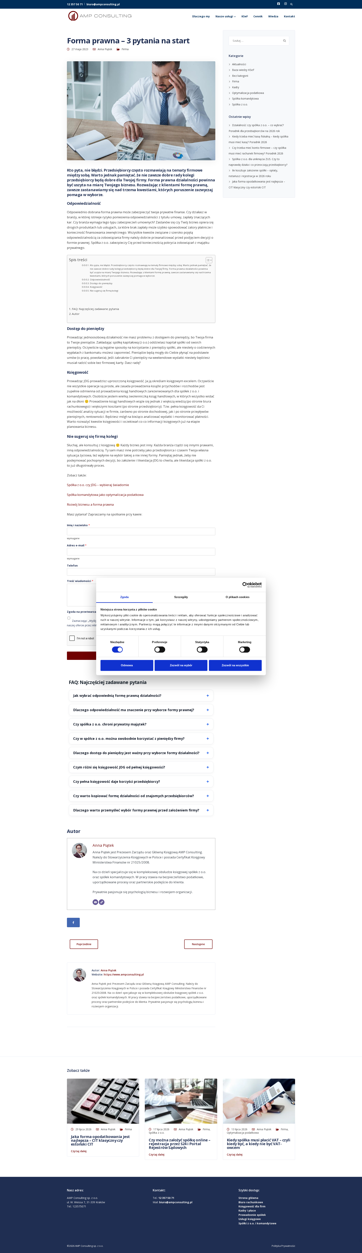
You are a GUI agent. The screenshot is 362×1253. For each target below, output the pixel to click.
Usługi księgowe (250, 1219)
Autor (76, 314)
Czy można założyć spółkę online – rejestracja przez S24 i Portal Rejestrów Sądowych (179, 1143)
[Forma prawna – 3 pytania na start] (141, 110)
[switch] (159, 650)
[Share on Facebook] (73, 922)
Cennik (258, 16)
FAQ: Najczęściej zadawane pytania (95, 309)
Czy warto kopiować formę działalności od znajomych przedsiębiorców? (133, 796)
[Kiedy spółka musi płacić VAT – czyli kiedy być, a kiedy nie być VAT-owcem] (259, 1101)
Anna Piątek (105, 49)
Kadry (235, 87)
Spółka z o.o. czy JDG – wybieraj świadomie (98, 485)
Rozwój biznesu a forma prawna (90, 504)
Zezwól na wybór (181, 665)
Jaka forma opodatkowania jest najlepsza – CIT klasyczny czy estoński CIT (100, 1140)
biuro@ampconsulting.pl (103, 4)
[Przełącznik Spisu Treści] (207, 260)
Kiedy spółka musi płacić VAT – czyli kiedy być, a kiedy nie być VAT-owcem (258, 1143)
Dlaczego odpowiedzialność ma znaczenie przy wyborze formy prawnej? (133, 710)
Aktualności (239, 64)
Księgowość (96, 286)
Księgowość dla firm (252, 1206)
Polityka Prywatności (283, 1246)
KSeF (245, 16)
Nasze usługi (224, 16)
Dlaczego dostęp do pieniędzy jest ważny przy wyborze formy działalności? (136, 753)
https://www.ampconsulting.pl (124, 974)
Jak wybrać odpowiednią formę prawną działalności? (117, 695)
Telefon (72, 565)
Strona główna (248, 1198)
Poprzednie (84, 944)
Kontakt (289, 16)
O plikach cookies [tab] (237, 597)
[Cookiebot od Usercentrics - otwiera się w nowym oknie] (245, 585)
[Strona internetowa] (101, 902)
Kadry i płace (247, 1210)
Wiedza (273, 16)
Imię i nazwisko (78, 525)
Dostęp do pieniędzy (101, 283)
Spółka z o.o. (240, 104)
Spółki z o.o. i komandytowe (257, 1223)
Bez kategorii (240, 75)
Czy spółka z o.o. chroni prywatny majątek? (109, 724)
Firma (125, 49)
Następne (198, 944)
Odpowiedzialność (100, 279)
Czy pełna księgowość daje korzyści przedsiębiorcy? (116, 781)
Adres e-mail (77, 545)
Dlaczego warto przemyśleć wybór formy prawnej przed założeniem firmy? (136, 810)
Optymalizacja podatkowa (248, 93)
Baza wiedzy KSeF (243, 70)
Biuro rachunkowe (251, 1202)
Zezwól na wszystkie (235, 665)
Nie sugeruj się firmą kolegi (104, 290)
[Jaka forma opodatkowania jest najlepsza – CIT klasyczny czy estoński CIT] (103, 1101)
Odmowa (127, 665)
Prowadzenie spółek (252, 1215)
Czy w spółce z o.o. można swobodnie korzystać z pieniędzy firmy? (129, 738)
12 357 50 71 (75, 4)
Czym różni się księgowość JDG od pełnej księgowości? (119, 767)
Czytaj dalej (79, 1151)
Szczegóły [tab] (181, 597)
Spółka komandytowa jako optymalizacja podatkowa (105, 494)
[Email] (95, 902)
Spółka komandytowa (245, 98)
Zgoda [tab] (124, 597)
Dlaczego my (201, 16)
